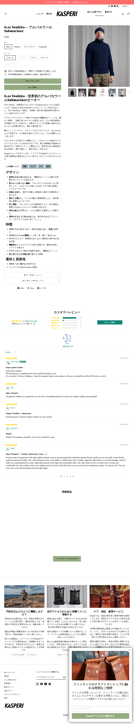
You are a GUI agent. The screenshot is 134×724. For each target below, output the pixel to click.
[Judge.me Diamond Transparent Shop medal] (67, 338)
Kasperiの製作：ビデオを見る (24, 655)
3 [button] (67, 476)
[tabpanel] (32, 220)
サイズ (7, 53)
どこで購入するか (10, 680)
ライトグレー (29, 46)
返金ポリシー (9, 691)
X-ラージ (44, 57)
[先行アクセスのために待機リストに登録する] (67, 596)
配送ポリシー (9, 687)
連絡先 (6, 676)
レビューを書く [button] (110, 322)
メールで (124, 634)
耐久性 (49, 14)
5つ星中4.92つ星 (30, 321)
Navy (8, 46)
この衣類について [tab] (12, 166)
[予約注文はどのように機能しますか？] (24, 596)
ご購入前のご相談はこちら (32, 281)
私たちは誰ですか (94, 12)
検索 (5, 698)
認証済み (66, 346)
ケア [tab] (41, 166)
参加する (108, 12)
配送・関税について (32, 275)
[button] (55, 318)
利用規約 (7, 683)
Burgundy (43, 46)
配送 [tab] (48, 166)
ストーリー (99, 16)
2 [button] (64, 476)
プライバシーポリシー (12, 694)
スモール (10, 57)
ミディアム (22, 57)
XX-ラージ (10, 64)
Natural (17, 46)
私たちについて (9, 672)
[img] (11, 358)
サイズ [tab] (32, 166)
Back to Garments (68, 559)
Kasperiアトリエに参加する (100, 716)
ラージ (34, 57)
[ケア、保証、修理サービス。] (110, 596)
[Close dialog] (129, 650)
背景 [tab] (24, 166)
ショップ (39, 14)
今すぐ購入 (32, 87)
